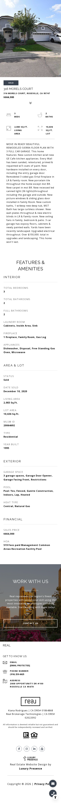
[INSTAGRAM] (27, 749)
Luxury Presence (30, 768)
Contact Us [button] (30, 623)
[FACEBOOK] (19, 749)
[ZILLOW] (42, 749)
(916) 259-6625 (17, 674)
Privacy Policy (44, 784)
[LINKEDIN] (34, 749)
